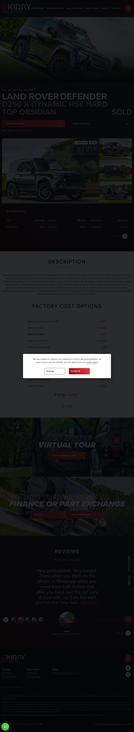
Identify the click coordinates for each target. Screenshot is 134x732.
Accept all (75, 371)
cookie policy (92, 362)
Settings (50, 371)
